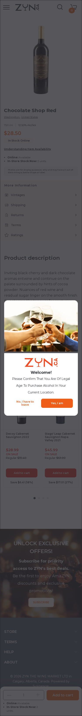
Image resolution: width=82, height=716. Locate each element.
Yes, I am (57, 403)
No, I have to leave (25, 403)
